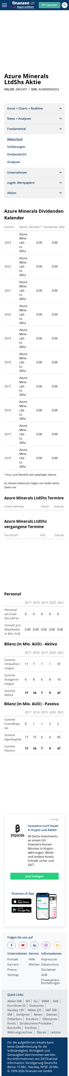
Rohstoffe (14, 1028)
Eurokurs (32, 1019)
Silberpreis (49, 1019)
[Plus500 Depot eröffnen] (22, 6)
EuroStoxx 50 (16, 1006)
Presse (12, 970)
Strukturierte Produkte (35, 1023)
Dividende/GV (16, 154)
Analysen (13, 162)
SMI (9, 1014)
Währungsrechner (20, 1032)
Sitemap (13, 975)
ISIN (34, 89)
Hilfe (32, 959)
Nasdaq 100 (15, 1010)
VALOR (9, 89)
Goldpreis (23, 1014)
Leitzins (55, 1032)
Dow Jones (36, 1006)
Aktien (38, 1014)
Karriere (13, 964)
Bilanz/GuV (15, 139)
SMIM (45, 1001)
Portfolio (31, 1028)
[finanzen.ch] (23, 2)
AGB (44, 975)
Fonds (11, 1023)
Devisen (51, 1014)
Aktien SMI (14, 1001)
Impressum (49, 959)
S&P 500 (51, 1010)
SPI (28, 1001)
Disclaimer (48, 970)
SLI (36, 1001)
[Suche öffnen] (65, 5)
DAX (56, 1001)
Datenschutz (50, 964)
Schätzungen (16, 147)
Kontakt (12, 959)
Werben (34, 964)
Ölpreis (42, 1032)
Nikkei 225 (35, 1010)
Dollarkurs (14, 1019)
